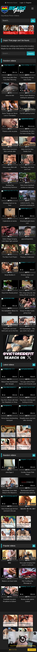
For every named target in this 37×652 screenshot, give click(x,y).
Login (21, 2)
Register (28, 2)
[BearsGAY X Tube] (15, 10)
